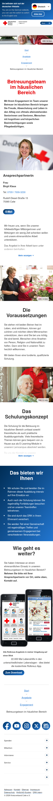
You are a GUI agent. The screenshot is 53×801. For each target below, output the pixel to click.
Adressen (8, 789)
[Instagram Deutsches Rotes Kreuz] (26, 726)
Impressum (35, 789)
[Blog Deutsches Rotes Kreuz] (46, 726)
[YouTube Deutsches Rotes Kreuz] (17, 726)
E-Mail (8, 211)
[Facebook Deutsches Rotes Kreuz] (7, 726)
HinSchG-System (23, 792)
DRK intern (37, 792)
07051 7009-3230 (16, 192)
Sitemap (25, 789)
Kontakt (17, 789)
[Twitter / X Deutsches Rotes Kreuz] (36, 726)
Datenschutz (9, 792)
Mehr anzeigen (25, 255)
